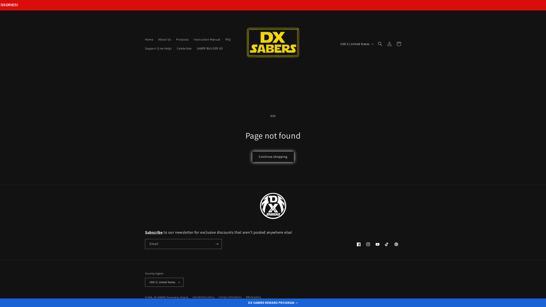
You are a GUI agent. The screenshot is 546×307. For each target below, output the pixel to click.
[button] (273, 302)
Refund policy (253, 296)
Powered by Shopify (178, 297)
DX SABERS (160, 297)
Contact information (230, 296)
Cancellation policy (203, 296)
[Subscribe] (217, 244)
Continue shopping (273, 157)
